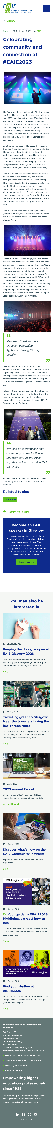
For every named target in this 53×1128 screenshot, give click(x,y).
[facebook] (23, 1114)
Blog (5, 31)
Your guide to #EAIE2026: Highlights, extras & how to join (26, 918)
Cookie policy (13, 1070)
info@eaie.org (15, 1041)
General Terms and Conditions (23, 1055)
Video (6, 941)
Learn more (26, 562)
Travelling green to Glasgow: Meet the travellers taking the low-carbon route (26, 721)
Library (10, 20)
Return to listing (18, 511)
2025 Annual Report (18, 789)
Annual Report (11, 804)
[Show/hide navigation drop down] (46, 8)
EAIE (38, 31)
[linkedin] (17, 1114)
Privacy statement (16, 1065)
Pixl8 (30, 1047)
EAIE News (10, 499)
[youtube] (35, 1114)
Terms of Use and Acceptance (23, 1060)
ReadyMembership (35, 1051)
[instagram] (29, 1114)
